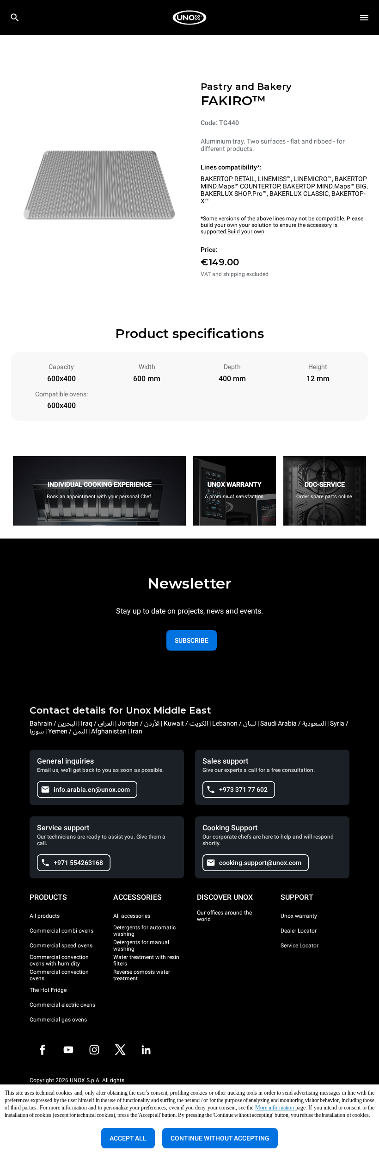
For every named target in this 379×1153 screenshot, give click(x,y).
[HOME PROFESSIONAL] (189, 17)
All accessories (131, 916)
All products (45, 916)
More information (274, 1107)
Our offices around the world (224, 915)
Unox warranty (299, 916)
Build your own (245, 231)
